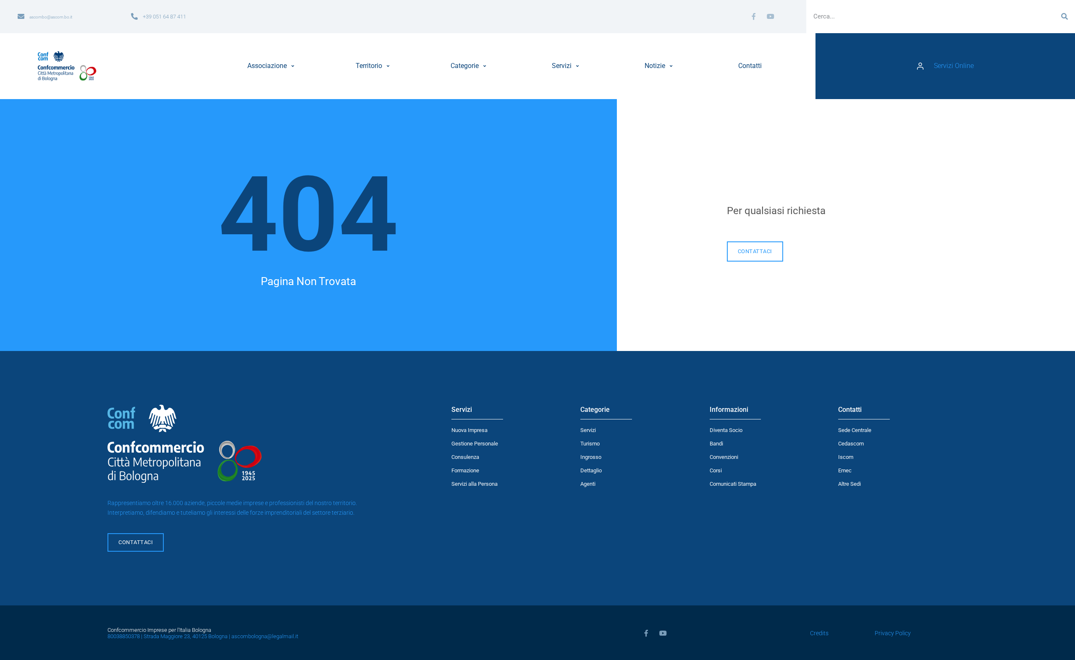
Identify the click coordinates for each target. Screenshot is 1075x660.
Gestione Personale (474, 443)
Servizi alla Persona (474, 484)
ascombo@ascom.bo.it (50, 17)
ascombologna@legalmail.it (264, 636)
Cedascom (851, 443)
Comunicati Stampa (733, 484)
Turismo (590, 443)
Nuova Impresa (469, 430)
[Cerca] (1064, 16)
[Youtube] (770, 16)
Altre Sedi (849, 484)
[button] (272, 66)
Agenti (587, 484)
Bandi (716, 443)
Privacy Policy (893, 633)
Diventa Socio (726, 430)
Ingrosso (590, 457)
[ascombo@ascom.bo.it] (21, 16)
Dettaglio (591, 470)
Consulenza (465, 457)
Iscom (845, 457)
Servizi (588, 430)
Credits (819, 633)
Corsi (716, 470)
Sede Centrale (854, 430)
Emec (845, 470)
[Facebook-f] (753, 16)
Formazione (465, 470)
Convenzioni (724, 457)
